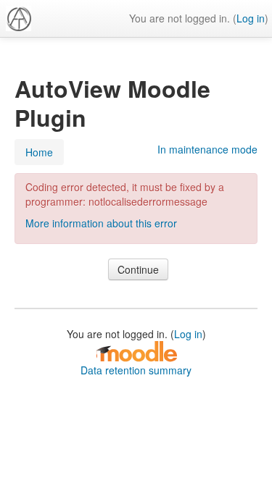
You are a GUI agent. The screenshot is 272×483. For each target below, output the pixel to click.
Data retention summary (136, 370)
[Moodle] (136, 350)
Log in (250, 18)
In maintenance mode (207, 149)
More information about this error (101, 223)
